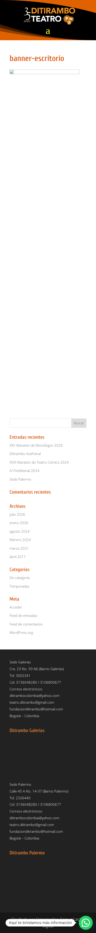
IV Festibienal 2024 (24, 470)
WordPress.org (21, 632)
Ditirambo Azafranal (25, 453)
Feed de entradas (23, 615)
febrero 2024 (20, 539)
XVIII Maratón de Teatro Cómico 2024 (39, 462)
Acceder (16, 607)
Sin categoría (20, 577)
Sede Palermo (20, 479)
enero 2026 (19, 522)
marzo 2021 (19, 548)
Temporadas (19, 586)
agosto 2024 (20, 531)
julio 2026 (17, 514)
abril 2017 (18, 556)
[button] (86, 923)
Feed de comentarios (26, 624)
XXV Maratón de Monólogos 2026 (36, 445)
